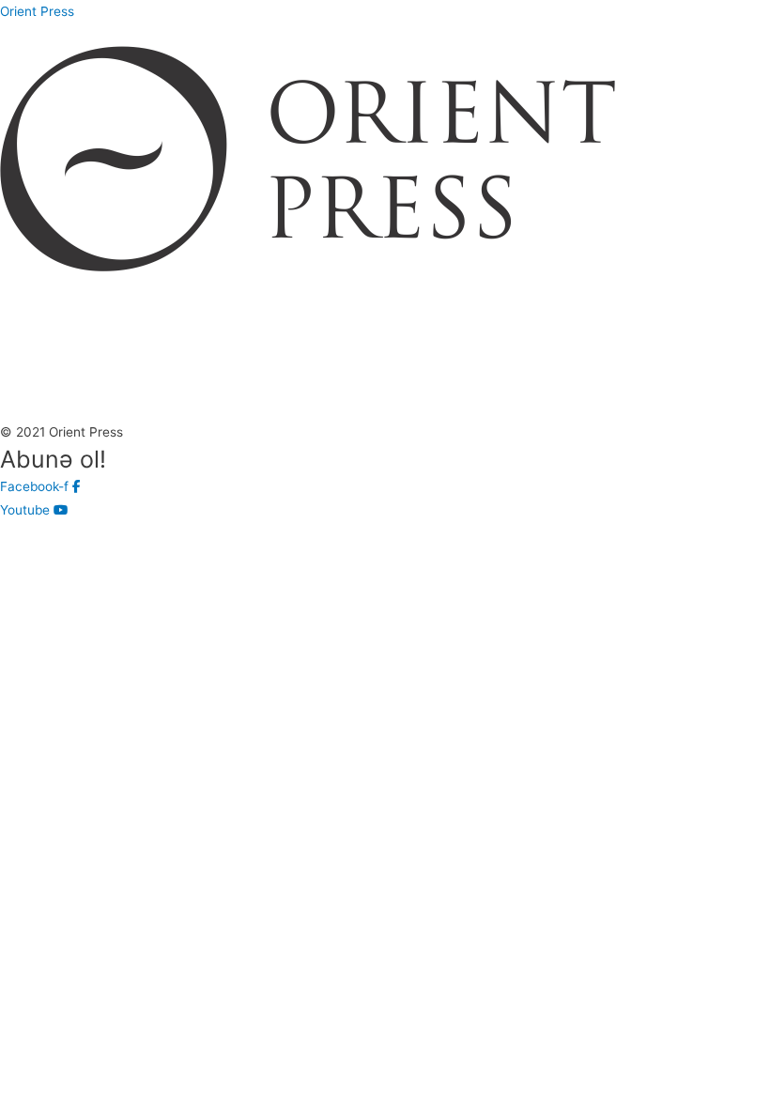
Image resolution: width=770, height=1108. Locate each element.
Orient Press (37, 11)
